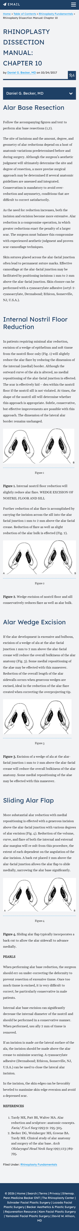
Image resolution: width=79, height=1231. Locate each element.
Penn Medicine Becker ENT (21, 1198)
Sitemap (68, 1193)
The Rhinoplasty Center (58, 1198)
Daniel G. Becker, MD (21, 72)
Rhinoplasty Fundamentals (56, 13)
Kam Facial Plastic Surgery (57, 1211)
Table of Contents (25, 13)
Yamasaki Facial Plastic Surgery (27, 1216)
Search (32, 1193)
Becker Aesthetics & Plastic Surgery (51, 1207)
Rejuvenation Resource (21, 1211)
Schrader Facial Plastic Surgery (28, 1202)
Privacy (55, 1193)
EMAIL (14, 4)
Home (7, 13)
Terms (43, 1193)
